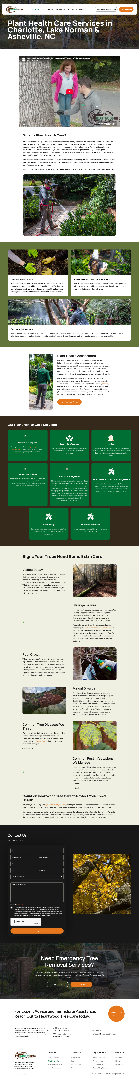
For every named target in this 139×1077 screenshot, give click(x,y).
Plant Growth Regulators (69, 476)
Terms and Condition (21, 1074)
